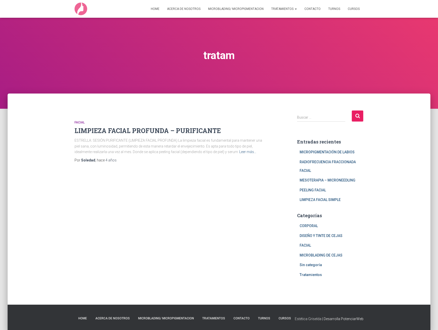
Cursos (354, 9)
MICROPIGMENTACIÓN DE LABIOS (327, 152)
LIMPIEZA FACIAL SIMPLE (320, 200)
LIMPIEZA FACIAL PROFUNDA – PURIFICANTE (148, 130)
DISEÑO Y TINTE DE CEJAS (321, 236)
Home (155, 9)
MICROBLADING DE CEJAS (321, 255)
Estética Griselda (308, 319)
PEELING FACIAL (313, 190)
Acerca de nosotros (183, 9)
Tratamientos (282, 9)
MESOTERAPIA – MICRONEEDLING (327, 180)
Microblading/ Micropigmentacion (236, 9)
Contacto (312, 9)
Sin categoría (311, 265)
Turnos (334, 9)
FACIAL (80, 122)
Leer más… (247, 152)
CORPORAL (309, 226)
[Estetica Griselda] (81, 9)
